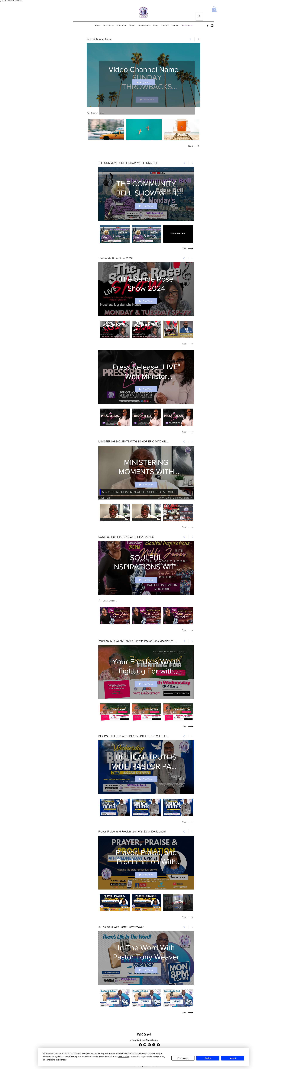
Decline (208, 1058)
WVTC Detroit (144, 1034)
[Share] (190, 39)
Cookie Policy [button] (123, 1057)
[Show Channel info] (197, 39)
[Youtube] (144, 1044)
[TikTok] (158, 1044)
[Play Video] (106, 129)
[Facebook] (207, 25)
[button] (214, 9)
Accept (233, 1058)
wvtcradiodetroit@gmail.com (144, 1040)
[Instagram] (212, 25)
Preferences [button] (61, 1060)
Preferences (183, 1058)
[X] (153, 1044)
